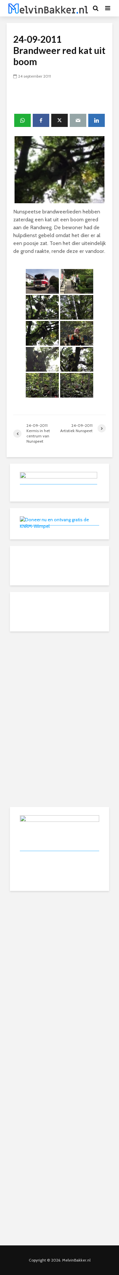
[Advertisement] (59, 679)
